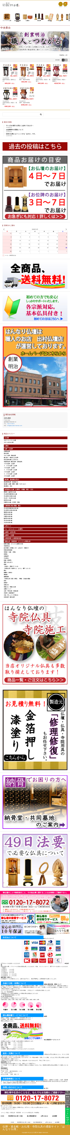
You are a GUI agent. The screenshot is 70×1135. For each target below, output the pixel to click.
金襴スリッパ (7, 589)
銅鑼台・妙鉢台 (8, 572)
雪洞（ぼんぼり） (8, 562)
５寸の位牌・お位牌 (9, 472)
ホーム (3, 1112)
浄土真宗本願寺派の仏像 (10, 494)
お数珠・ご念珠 (9, 535)
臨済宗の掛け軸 (8, 518)
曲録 (5, 564)
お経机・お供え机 (10, 532)
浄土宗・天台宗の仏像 (10, 498)
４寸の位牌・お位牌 (9, 467)
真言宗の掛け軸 (8, 514)
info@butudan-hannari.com (14, 425)
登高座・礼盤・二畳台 (10, 552)
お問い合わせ (44, 1116)
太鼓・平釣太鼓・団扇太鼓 (11, 591)
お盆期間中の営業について (14, 129)
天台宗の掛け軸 (8, 522)
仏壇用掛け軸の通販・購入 (13, 505)
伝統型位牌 (7, 451)
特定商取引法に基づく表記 (15, 1116)
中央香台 (6, 558)
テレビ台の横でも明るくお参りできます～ (20, 125)
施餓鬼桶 (6, 576)
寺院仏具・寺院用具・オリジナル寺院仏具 (17, 541)
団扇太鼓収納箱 (8, 550)
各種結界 (6, 556)
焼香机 (5, 554)
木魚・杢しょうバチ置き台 (11, 595)
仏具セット (8, 526)
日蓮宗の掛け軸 (8, 516)
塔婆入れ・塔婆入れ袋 (10, 587)
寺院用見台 (7, 546)
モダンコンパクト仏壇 (6, 18)
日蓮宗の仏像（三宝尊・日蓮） (12, 502)
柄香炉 (5, 582)
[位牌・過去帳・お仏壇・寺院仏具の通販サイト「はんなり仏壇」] (11, 4)
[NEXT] (65, 229)
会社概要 (54, 1116)
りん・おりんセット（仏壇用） (14, 529)
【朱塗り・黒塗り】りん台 (11, 566)
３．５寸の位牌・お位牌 (10, 465)
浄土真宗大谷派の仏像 (10, 496)
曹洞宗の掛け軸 (8, 512)
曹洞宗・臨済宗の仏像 (10, 492)
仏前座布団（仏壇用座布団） (13, 538)
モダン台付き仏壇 (17, 18)
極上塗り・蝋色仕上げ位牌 (11, 457)
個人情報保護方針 (32, 1116)
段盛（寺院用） (8, 560)
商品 (7, 1112)
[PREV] (4, 229)
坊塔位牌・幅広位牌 (9, 597)
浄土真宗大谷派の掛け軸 (10, 510)
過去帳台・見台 (8, 486)
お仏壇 (7, 438)
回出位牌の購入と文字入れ (11, 459)
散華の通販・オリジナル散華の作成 (13, 544)
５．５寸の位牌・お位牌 (10, 474)
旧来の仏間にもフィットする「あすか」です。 (21, 134)
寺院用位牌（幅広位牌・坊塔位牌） (13, 461)
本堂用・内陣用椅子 (9, 593)
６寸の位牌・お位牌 (9, 476)
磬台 (5, 570)
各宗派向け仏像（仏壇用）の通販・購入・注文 (59, 18)
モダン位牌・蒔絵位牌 (10, 455)
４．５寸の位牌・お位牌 (10, 469)
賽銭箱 (5, 574)
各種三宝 (6, 584)
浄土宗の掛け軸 (8, 520)
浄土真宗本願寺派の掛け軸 (11, 508)
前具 (5, 580)
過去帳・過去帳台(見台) (49, 18)
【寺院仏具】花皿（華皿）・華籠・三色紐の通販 (17, 578)
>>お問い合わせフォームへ (8, 1109)
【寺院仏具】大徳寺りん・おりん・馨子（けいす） (17, 568)
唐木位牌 (6, 453)
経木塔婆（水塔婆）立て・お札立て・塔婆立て (16, 548)
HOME (2, 1116)
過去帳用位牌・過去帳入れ (11, 482)
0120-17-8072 (10, 423)
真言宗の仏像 (7, 500)
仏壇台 (27, 18)
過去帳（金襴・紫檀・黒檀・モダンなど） (15, 484)
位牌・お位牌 (39, 18)
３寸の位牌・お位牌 (9, 463)
